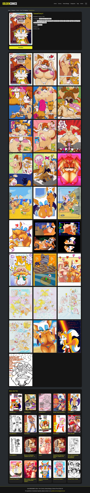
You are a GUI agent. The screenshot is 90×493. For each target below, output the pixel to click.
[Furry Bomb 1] (30, 423)
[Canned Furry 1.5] (45, 423)
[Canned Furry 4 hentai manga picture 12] (69, 169)
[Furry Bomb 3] (59, 423)
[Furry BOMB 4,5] (16, 445)
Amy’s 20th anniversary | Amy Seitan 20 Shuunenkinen (73, 456)
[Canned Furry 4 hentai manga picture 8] (45, 136)
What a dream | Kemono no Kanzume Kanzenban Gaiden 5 (30, 480)
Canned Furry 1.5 (42, 433)
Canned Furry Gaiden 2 (15, 479)
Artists (81, 3)
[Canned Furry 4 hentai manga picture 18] (69, 236)
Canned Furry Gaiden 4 (58, 479)
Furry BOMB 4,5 (13, 455)
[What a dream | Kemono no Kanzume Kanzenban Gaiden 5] (30, 469)
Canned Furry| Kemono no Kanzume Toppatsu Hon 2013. (59, 456)
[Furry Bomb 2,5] (16, 423)
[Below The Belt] (74, 423)
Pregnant (71, 20)
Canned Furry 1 (13, 412)
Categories (72, 3)
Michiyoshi (40, 24)
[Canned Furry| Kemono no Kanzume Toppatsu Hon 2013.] (59, 445)
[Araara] (45, 445)
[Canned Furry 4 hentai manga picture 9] (69, 136)
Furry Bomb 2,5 (13, 433)
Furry (46, 20)
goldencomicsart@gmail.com (58, 491)
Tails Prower (36, 22)
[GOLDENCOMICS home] (10, 3)
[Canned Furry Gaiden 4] (59, 469)
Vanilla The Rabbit (43, 22)
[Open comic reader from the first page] (20, 29)
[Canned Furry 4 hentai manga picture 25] (20, 336)
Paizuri (67, 20)
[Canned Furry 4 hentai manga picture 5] (45, 103)
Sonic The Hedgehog (24, 10)
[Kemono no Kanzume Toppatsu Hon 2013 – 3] (30, 445)
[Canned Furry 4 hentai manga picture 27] (69, 336)
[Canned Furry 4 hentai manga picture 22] (20, 303)
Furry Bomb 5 (71, 412)
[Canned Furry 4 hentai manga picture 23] (45, 303)
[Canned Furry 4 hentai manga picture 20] (45, 270)
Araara (40, 455)
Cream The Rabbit (40, 20)
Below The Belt (71, 433)
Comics (59, 3)
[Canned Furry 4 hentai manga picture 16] (20, 236)
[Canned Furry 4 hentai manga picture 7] (20, 136)
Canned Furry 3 (42, 412)
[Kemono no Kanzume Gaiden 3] (45, 469)
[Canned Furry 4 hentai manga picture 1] (20, 69)
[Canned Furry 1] (16, 402)
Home (55, 3)
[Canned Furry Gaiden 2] (16, 469)
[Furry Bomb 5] (74, 402)
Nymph (61, 20)
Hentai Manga (66, 3)
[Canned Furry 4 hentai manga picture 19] (20, 270)
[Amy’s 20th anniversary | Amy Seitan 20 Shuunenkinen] (74, 445)
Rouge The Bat (77, 20)
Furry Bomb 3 (56, 433)
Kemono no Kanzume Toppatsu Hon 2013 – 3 (29, 456)
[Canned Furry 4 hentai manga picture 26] (45, 336)
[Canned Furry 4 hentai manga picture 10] (20, 169)
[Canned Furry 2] (30, 402)
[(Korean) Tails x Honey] (74, 469)
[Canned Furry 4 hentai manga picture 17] (45, 236)
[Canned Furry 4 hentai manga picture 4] (20, 103)
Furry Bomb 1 (27, 433)
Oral (64, 20)
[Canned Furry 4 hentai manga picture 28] (20, 370)
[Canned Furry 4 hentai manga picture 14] (45, 203)
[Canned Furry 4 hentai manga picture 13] (20, 203)
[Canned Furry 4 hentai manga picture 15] (69, 203)
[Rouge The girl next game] (59, 402)
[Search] (86, 3)
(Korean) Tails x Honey (73, 479)
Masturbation (56, 20)
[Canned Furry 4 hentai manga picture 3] (69, 69)
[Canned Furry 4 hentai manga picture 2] (45, 69)
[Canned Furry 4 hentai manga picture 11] (45, 169)
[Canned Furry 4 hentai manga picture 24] (69, 303)
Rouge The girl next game (59, 412)
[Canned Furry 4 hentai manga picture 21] (69, 270)
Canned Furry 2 (27, 412)
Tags (78, 3)
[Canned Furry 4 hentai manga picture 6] (69, 103)
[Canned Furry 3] (45, 402)
